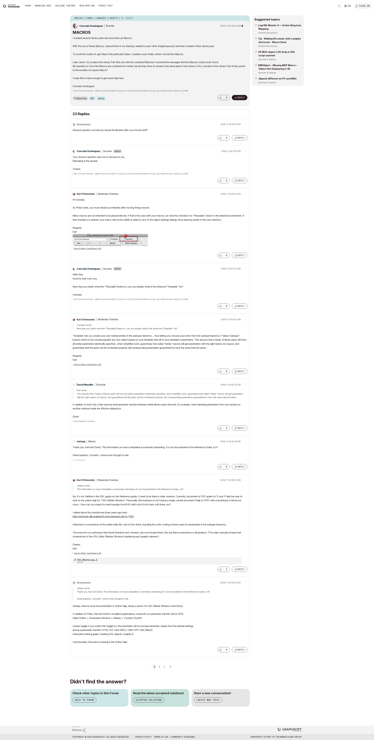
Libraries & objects (267, 59)
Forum (28, 5)
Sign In (364, 5)
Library (101, 98)
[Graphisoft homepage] (290, 730)
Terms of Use (161, 737)
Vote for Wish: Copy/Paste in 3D (87, 248)
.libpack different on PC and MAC (277, 78)
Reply (241, 97)
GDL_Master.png (86, 560)
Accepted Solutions (149, 699)
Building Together (65, 5)
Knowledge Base (43, 5)
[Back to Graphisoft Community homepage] (12, 5)
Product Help (106, 5)
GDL (92, 98)
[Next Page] (170, 666)
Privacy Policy (143, 737)
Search (339, 6)
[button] (220, 97)
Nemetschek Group (291, 737)
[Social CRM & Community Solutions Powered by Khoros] (78, 729)
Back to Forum (84, 699)
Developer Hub (87, 5)
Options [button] (246, 18)
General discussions (267, 32)
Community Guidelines (182, 737)
